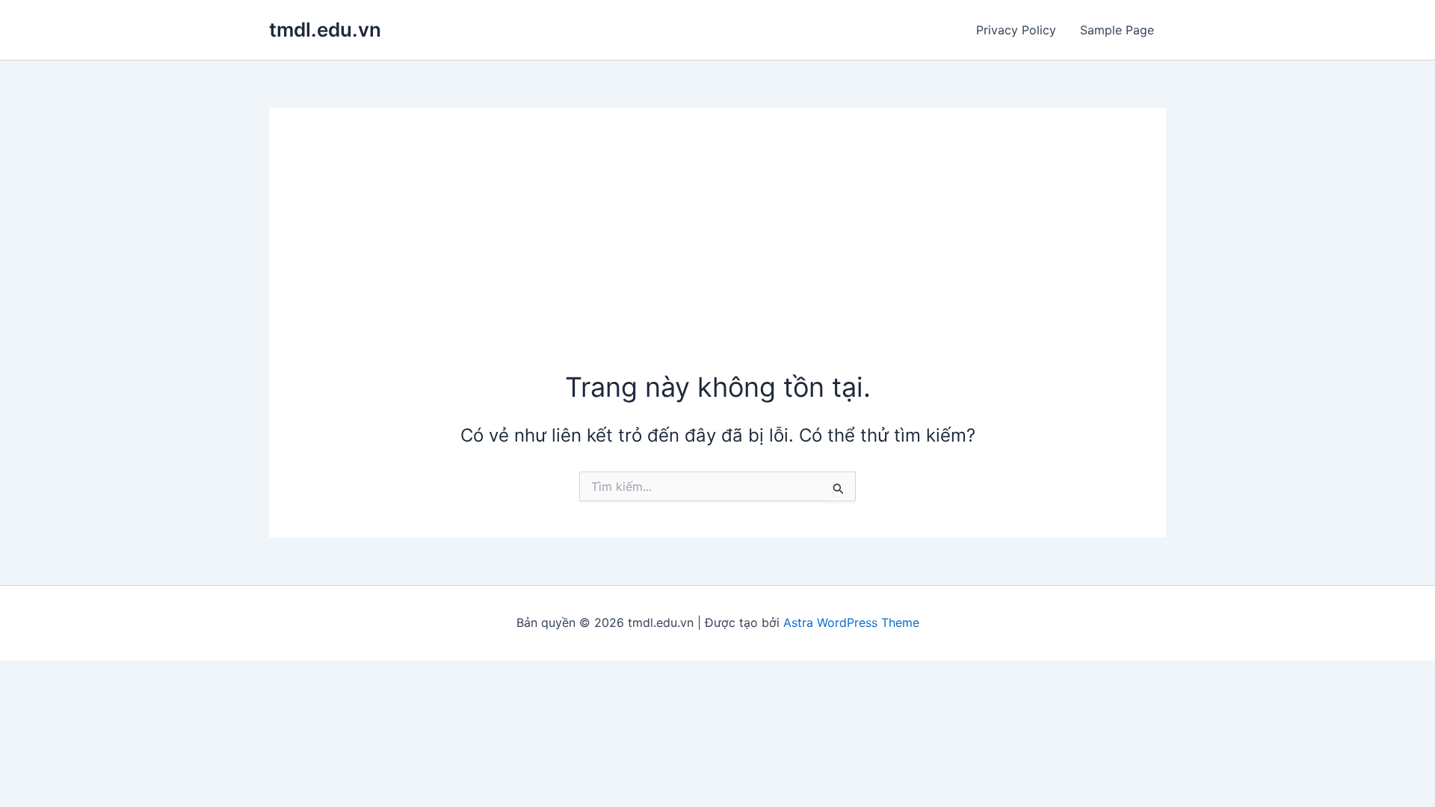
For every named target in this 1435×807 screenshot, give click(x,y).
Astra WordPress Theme (851, 622)
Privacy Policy (1016, 29)
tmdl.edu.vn (325, 29)
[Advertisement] (717, 256)
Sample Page (1117, 29)
